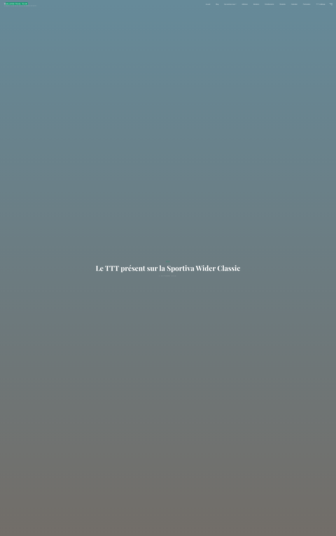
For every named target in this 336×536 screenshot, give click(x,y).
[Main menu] (330, 4)
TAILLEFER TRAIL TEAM (15, 3)
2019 (168, 261)
